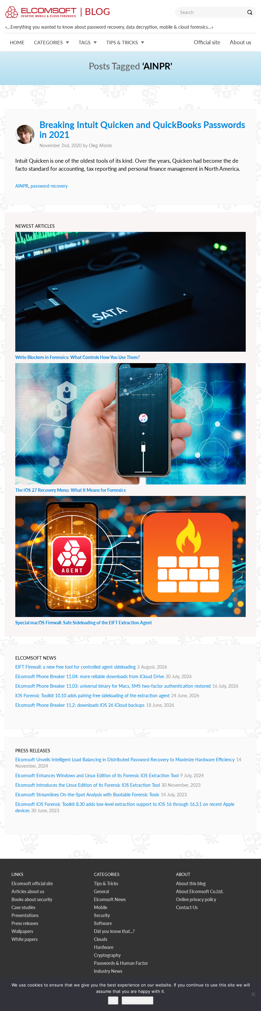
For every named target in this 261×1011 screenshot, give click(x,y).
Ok (113, 1000)
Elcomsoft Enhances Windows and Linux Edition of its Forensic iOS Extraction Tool (97, 775)
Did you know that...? (114, 931)
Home (17, 42)
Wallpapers (22, 931)
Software (103, 923)
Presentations (25, 915)
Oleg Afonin (100, 145)
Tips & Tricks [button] (122, 42)
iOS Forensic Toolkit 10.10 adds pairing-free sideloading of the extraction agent (92, 695)
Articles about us (27, 891)
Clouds (100, 939)
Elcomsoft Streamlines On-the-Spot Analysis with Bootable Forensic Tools (87, 794)
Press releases (24, 923)
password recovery (49, 186)
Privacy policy (137, 1000)
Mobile (100, 907)
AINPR (21, 186)
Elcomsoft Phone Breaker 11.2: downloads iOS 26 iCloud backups (80, 705)
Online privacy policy (196, 899)
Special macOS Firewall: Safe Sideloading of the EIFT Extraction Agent (83, 622)
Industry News (108, 971)
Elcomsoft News (110, 899)
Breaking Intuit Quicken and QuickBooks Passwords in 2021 (142, 129)
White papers (24, 939)
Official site (207, 42)
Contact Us (187, 907)
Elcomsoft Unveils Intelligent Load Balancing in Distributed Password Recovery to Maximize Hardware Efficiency (125, 759)
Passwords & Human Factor (121, 963)
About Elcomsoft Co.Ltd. (199, 891)
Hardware (103, 947)
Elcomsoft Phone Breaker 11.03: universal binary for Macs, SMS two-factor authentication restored (113, 686)
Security (102, 915)
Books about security (31, 899)
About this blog (191, 883)
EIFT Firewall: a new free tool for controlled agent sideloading (75, 667)
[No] (253, 994)
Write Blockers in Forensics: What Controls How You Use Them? (77, 357)
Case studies (23, 907)
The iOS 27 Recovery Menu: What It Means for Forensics (70, 490)
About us (240, 42)
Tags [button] (84, 42)
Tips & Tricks (106, 883)
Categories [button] (48, 42)
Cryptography (107, 955)
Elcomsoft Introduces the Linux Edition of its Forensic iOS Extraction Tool (87, 785)
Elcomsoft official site (32, 883)
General (101, 891)
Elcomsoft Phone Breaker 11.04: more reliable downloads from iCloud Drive (89, 676)
